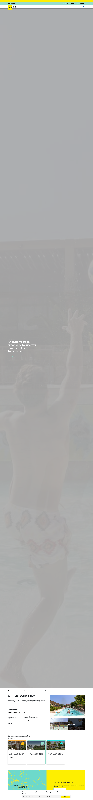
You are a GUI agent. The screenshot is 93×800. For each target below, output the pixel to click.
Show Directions (59, 789)
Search (65, 796)
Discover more (36, 761)
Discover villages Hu (11, 3)
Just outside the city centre (63, 782)
